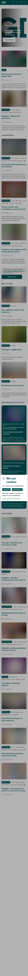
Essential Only (17, 489)
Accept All (6, 489)
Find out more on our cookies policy (11, 498)
